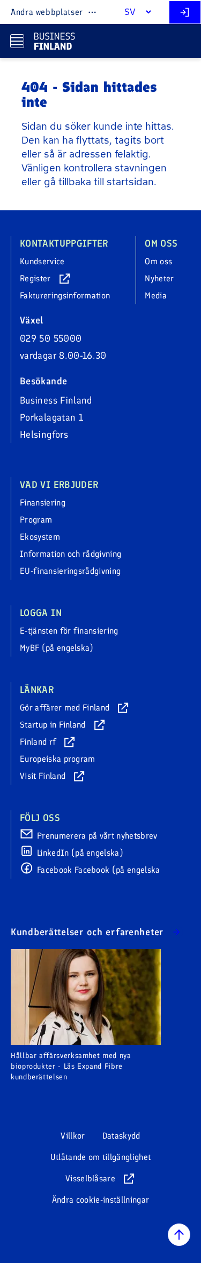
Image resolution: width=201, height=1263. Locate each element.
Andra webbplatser (47, 12)
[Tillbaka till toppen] (179, 1234)
